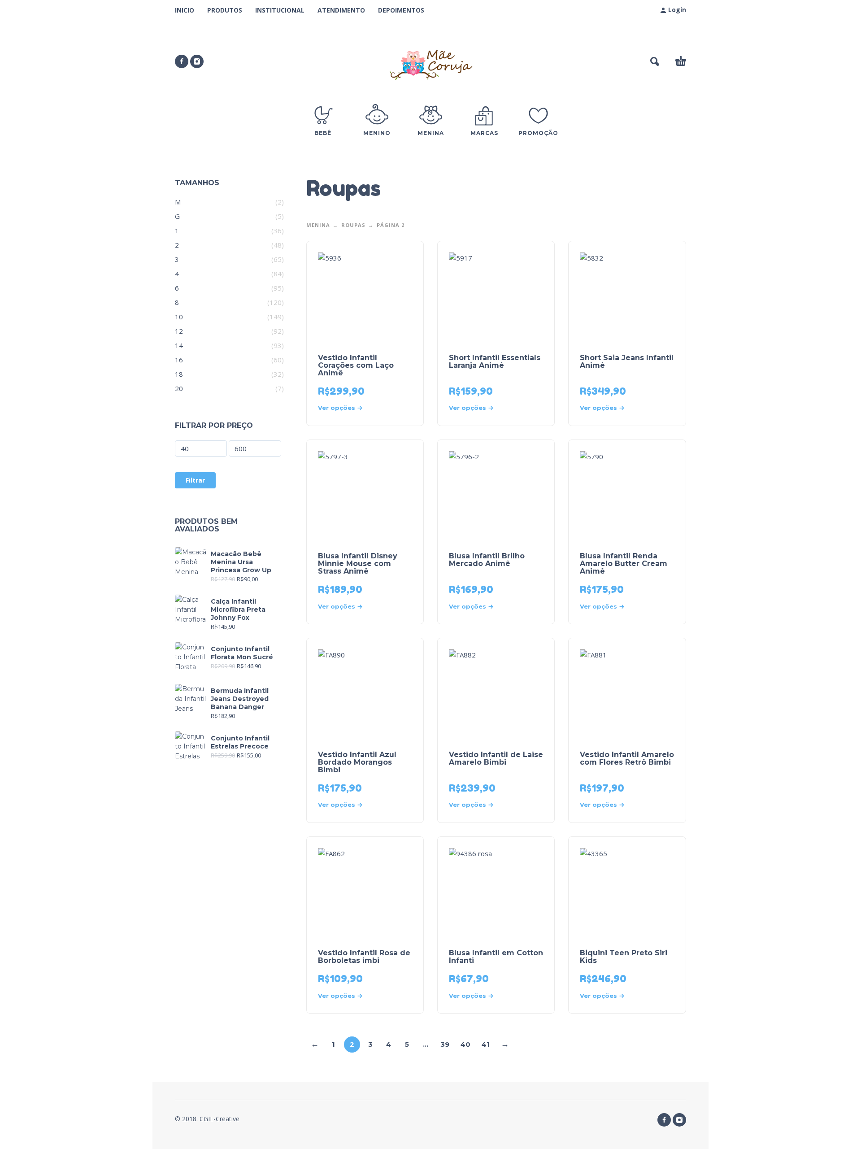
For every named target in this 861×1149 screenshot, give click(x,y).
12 (179, 331)
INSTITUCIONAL (279, 10)
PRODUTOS (224, 10)
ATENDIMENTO (341, 10)
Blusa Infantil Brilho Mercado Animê (487, 560)
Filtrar (195, 480)
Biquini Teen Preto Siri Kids (623, 957)
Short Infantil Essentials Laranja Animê (494, 361)
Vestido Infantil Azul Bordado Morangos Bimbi (357, 762)
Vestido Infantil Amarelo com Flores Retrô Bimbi (627, 758)
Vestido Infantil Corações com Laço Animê (356, 365)
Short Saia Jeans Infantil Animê (627, 361)
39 (444, 1044)
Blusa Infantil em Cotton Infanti (496, 957)
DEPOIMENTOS (401, 10)
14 (179, 345)
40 (465, 1044)
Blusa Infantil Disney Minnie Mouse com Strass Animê (357, 563)
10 (179, 317)
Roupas (353, 225)
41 (486, 1044)
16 (179, 360)
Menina (318, 225)
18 (179, 374)
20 (179, 388)
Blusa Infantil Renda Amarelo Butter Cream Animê (623, 563)
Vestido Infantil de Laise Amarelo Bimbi (496, 758)
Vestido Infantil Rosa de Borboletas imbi (364, 957)
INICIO (184, 10)
